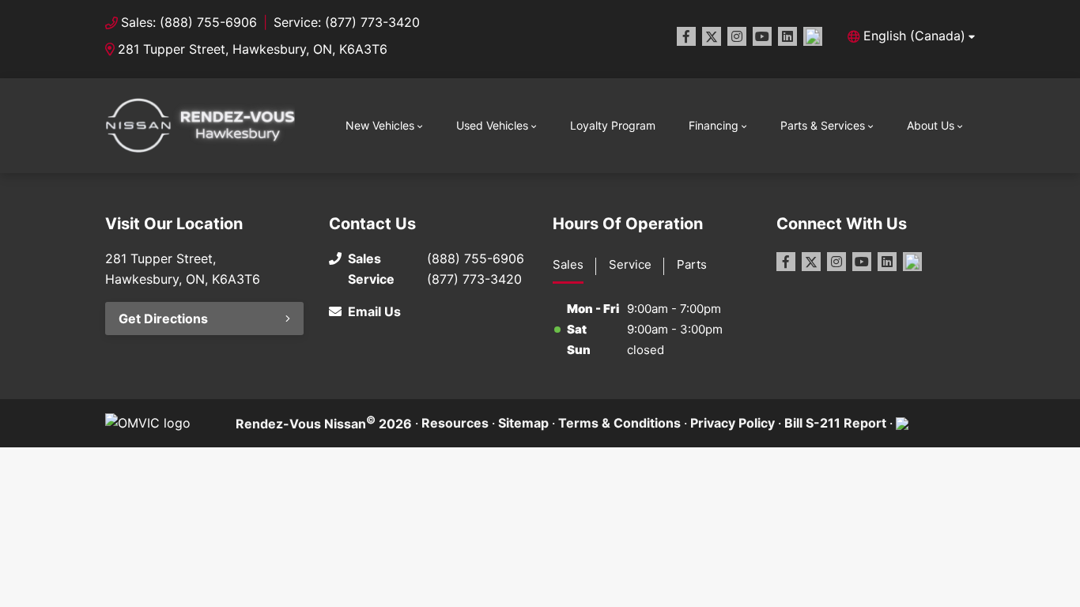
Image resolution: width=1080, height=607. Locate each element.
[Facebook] (686, 36)
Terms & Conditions (619, 423)
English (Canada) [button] (914, 35)
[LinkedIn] (787, 36)
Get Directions (163, 318)
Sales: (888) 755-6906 (189, 22)
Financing (713, 125)
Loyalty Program (612, 125)
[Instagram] (736, 36)
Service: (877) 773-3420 (347, 22)
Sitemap (523, 423)
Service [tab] (630, 264)
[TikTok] (812, 36)
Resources (455, 423)
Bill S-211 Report (835, 423)
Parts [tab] (692, 264)
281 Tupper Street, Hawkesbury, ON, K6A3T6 (252, 49)
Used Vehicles (492, 125)
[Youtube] (762, 36)
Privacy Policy (732, 423)
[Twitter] (711, 36)
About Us (930, 125)
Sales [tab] (568, 264)
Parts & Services (822, 125)
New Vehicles (380, 125)
